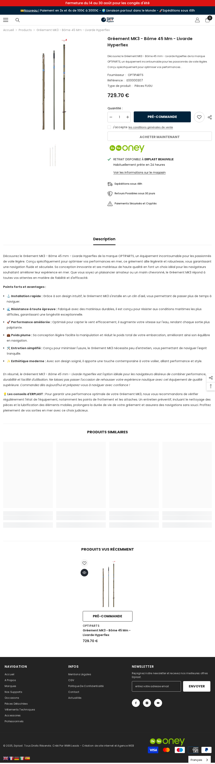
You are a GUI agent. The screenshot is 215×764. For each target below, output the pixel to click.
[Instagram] (147, 703)
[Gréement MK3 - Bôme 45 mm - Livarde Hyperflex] (107, 584)
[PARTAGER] (208, 117)
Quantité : (115, 108)
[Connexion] (197, 20)
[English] (6, 758)
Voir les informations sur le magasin (139, 172)
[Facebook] (136, 703)
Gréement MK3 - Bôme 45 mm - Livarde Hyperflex (107, 632)
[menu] (5, 19)
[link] (28, 518)
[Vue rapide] (84, 572)
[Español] (27, 758)
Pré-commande (163, 116)
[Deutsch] (17, 758)
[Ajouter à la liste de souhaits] (199, 117)
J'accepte (120, 127)
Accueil (8, 30)
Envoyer (197, 686)
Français (196, 760)
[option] (52, 84)
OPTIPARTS (135, 75)
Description (104, 239)
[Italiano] (22, 758)
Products (25, 30)
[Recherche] (17, 20)
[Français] (11, 758)
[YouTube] (158, 703)
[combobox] (199, 760)
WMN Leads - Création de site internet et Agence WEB (99, 745)
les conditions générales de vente (150, 127)
